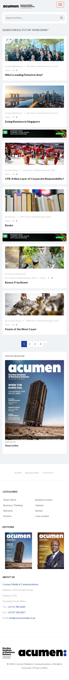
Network (8, 510)
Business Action (43, 499)
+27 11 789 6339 (16, 606)
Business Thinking (13, 505)
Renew (39, 510)
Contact (48, 473)
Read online (11, 445)
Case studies (42, 516)
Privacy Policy (40, 667)
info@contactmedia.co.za (22, 617)
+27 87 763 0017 (16, 612)
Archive (7, 516)
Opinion (39, 505)
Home (18, 473)
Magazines (32, 473)
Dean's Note (9, 499)
